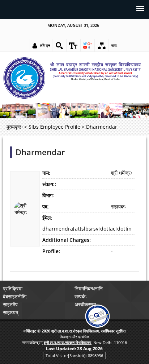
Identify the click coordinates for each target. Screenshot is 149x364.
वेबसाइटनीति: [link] (15, 296)
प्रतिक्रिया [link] (12, 288)
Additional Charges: (66, 239)
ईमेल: (47, 217)
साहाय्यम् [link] (10, 312)
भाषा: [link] (114, 45)
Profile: (51, 251)
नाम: (46, 172)
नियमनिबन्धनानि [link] (88, 288)
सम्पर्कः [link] (80, 296)
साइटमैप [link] (10, 304)
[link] (59, 45)
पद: (45, 206)
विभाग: (48, 195)
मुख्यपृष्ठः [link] (15, 126)
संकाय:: (49, 184)
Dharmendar (40, 152)
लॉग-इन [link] (45, 45)
